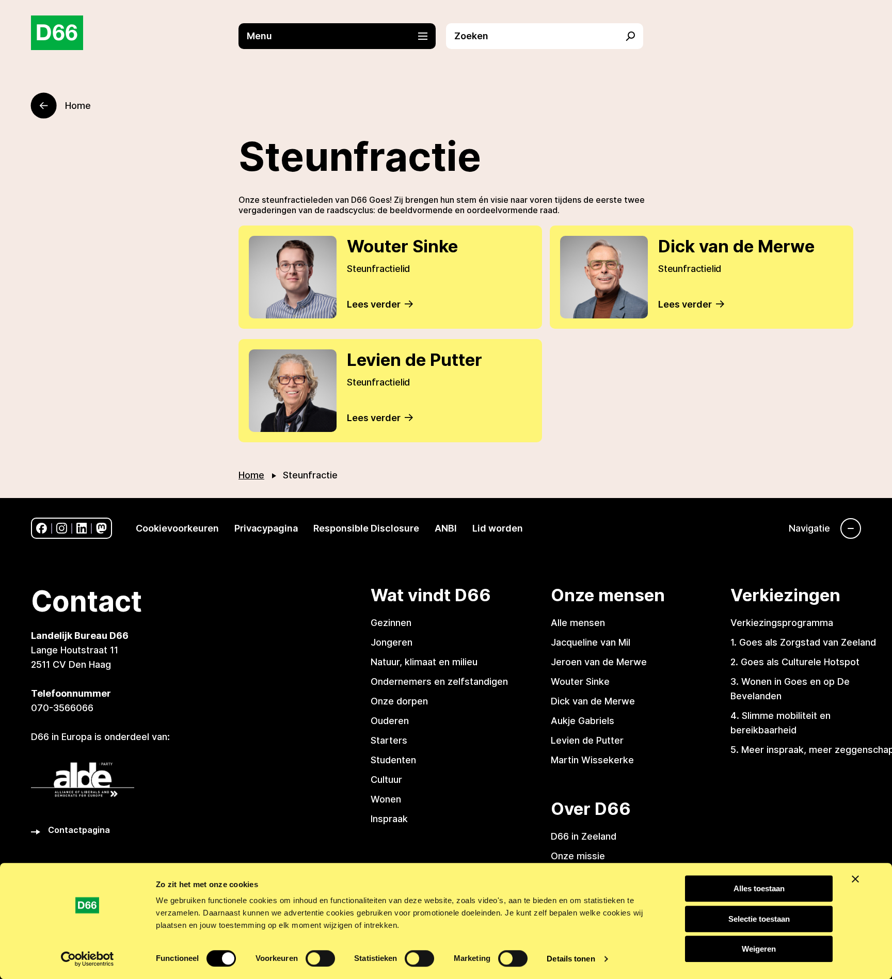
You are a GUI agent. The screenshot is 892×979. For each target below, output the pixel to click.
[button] (342, 36)
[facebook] (41, 528)
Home (251, 475)
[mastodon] (101, 528)
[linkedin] (81, 528)
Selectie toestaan (759, 918)
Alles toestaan (759, 888)
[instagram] (61, 528)
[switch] (320, 958)
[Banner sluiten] (855, 878)
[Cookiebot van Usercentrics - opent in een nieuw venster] (87, 959)
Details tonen (571, 958)
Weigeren (759, 948)
